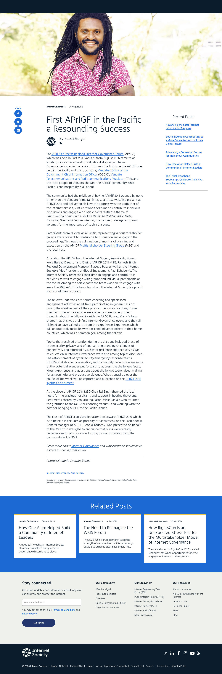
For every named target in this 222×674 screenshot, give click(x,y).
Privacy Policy (29, 614)
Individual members (106, 594)
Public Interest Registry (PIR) (149, 597)
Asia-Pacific (77, 473)
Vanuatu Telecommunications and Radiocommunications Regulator (86, 176)
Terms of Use (76, 666)
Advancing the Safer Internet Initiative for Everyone (182, 126)
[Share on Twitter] (18, 122)
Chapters (100, 599)
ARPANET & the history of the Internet (188, 595)
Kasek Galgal (74, 139)
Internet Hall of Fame (145, 611)
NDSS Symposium (143, 615)
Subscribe (39, 623)
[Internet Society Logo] (35, 652)
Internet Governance (85, 446)
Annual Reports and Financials (111, 666)
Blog (175, 615)
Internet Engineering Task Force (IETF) (147, 591)
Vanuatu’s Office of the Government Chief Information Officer (87, 172)
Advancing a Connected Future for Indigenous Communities (184, 154)
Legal (89, 666)
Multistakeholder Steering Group (102, 245)
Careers (150, 666)
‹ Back (18, 108)
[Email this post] (18, 130)
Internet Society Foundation (148, 602)
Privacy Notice (58, 666)
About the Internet (182, 589)
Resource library (181, 606)
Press (175, 611)
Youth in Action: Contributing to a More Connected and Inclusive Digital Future (184, 140)
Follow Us (162, 666)
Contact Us (136, 666)
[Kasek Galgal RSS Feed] (60, 143)
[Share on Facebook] (18, 113)
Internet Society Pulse (145, 606)
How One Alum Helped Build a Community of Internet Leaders (184, 166)
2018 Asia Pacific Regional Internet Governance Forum (87, 154)
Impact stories (180, 602)
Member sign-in (104, 589)
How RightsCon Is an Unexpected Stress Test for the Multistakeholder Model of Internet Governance (173, 535)
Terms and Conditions (64, 610)
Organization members (107, 608)
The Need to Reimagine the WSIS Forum (108, 530)
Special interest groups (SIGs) (111, 603)
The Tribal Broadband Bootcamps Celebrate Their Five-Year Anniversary (184, 179)
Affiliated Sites (178, 666)
